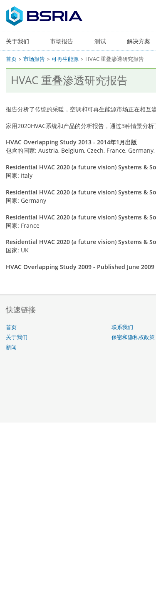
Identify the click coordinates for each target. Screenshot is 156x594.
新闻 (11, 347)
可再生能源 (65, 59)
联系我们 (122, 327)
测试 (100, 41)
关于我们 (17, 41)
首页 (11, 59)
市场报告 (61, 41)
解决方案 (138, 41)
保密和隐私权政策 (133, 337)
